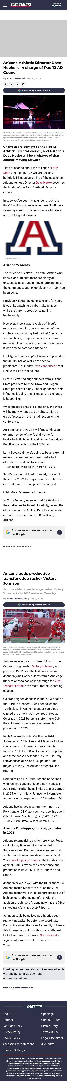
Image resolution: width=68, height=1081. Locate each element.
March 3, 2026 (47, 821)
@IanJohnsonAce (15, 816)
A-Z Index (47, 1044)
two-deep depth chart (25, 860)
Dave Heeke (44, 182)
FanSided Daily (12, 1026)
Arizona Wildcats (22, 546)
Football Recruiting (23, 988)
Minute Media (19, 1059)
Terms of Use (50, 1032)
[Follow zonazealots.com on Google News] (59, 532)
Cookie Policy (11, 1038)
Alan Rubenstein (17, 598)
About (7, 1014)
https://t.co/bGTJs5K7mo (44, 816)
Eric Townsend (16, 78)
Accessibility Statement (18, 1044)
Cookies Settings (14, 1050)
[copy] (23, 84)
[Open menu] (5, 5)
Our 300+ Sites (50, 1020)
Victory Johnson (42, 666)
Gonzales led (48, 935)
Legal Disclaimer (52, 1038)
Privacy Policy (12, 1032)
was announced (46, 366)
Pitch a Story (49, 1026)
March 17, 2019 (45, 467)
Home (6, 546)
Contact (8, 1020)
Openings (47, 1014)
